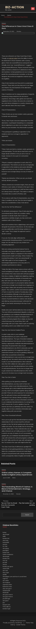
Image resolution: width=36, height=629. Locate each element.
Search (27, 515)
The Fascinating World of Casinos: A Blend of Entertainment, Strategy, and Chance (17, 489)
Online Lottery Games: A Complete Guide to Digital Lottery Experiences (17, 473)
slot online (6, 580)
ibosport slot (6, 604)
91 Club (5, 546)
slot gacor (6, 600)
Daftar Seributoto (8, 554)
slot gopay (6, 548)
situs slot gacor (7, 588)
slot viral (5, 570)
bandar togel (6, 608)
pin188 (5, 562)
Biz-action (14, 7)
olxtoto (5, 564)
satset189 (6, 568)
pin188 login (6, 598)
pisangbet (6, 550)
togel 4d (5, 578)
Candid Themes (20, 624)
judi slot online (13, 58)
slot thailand (6, 582)
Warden (19, 31)
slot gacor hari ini (8, 594)
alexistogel (6, 534)
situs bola (5, 540)
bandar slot (6, 538)
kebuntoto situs (7, 586)
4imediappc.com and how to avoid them (15, 576)
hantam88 (6, 542)
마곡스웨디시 (7, 606)
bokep (4, 532)
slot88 (5, 574)
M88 (4, 536)
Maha (13, 477)
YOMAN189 (6, 590)
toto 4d (5, 560)
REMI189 (5, 592)
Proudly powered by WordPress (12, 622)
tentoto (5, 544)
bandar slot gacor (8, 566)
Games (4, 23)
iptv (4, 602)
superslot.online (7, 584)
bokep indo (6, 552)
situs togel (6, 572)
